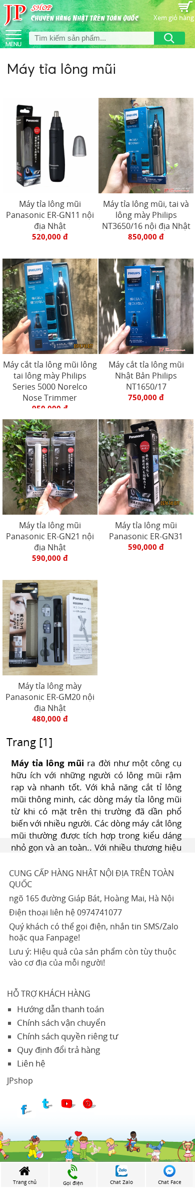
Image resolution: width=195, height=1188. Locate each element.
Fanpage (62, 937)
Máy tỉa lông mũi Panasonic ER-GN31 (146, 531)
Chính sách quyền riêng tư (67, 1036)
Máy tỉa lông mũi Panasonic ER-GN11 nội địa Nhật (50, 214)
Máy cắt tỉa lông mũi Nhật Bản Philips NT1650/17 (146, 375)
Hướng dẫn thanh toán (60, 1009)
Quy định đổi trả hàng (58, 1049)
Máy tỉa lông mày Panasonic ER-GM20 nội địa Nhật (50, 697)
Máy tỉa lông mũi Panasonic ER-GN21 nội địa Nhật (50, 536)
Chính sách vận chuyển (61, 1022)
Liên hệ (31, 1063)
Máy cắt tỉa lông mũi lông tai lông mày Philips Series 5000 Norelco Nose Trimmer (50, 381)
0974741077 (99, 912)
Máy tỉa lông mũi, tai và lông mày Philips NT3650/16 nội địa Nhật (146, 214)
